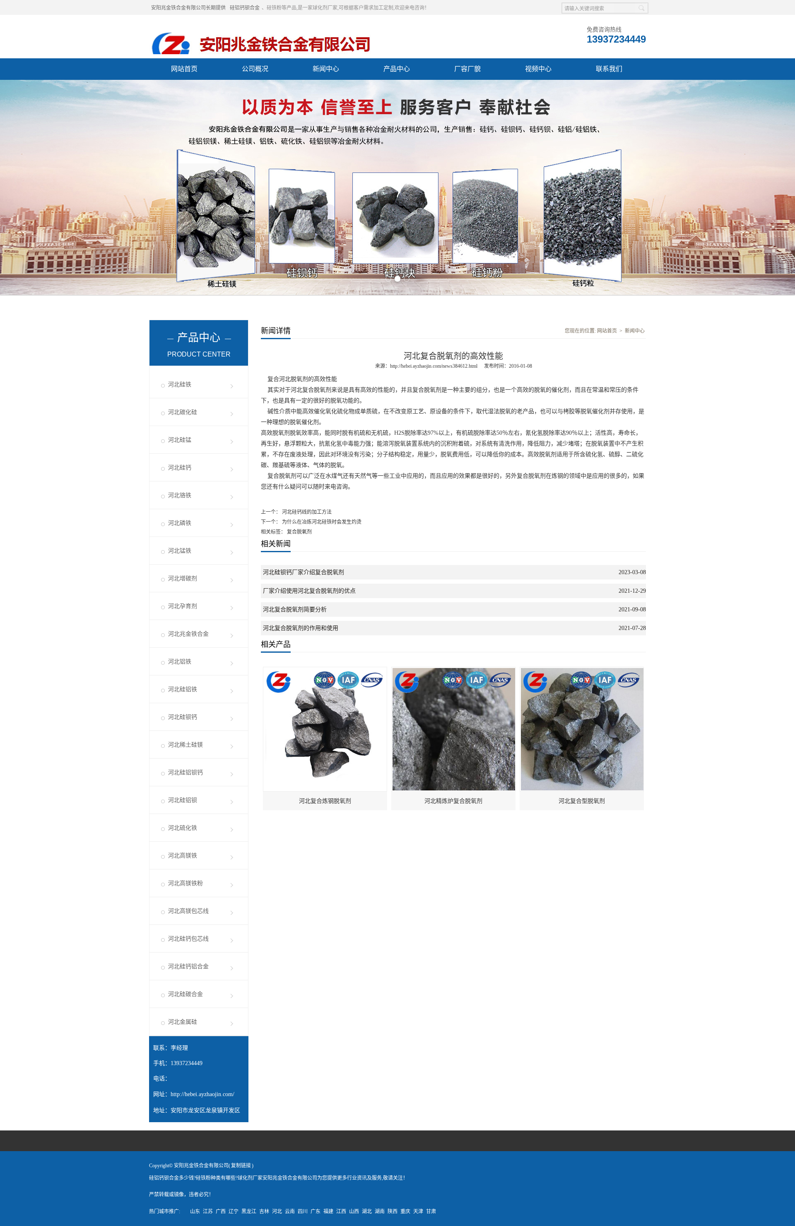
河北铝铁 (179, 661)
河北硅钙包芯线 (188, 939)
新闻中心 (326, 68)
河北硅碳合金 (185, 994)
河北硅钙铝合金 (188, 966)
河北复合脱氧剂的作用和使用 (300, 628)
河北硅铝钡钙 (185, 772)
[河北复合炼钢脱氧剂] (325, 671)
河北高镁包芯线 (188, 911)
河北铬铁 (179, 495)
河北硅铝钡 (182, 800)
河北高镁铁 (182, 855)
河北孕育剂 (182, 606)
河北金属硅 (182, 1022)
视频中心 (538, 68)
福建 (328, 1211)
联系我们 (609, 68)
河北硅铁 (179, 384)
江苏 (208, 1211)
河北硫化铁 (182, 828)
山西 (354, 1211)
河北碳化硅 (182, 412)
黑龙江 (248, 1211)
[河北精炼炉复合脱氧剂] (454, 671)
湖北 (367, 1211)
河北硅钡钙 (182, 717)
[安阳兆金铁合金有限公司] (261, 25)
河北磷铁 (179, 523)
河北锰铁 (179, 551)
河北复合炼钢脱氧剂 (325, 801)
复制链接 (241, 1166)
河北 (277, 1211)
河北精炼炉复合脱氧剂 (453, 801)
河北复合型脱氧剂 (582, 801)
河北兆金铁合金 (188, 634)
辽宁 (233, 1211)
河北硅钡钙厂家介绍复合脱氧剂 (303, 572)
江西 (341, 1211)
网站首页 (184, 68)
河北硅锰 (179, 440)
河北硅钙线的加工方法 (306, 512)
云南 (290, 1211)
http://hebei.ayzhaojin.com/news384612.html (433, 366)
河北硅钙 (179, 468)
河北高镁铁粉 (185, 883)
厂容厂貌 (467, 68)
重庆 (405, 1211)
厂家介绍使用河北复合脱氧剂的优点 (309, 591)
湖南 (380, 1211)
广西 (221, 1211)
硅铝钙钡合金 (245, 8)
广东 (315, 1211)
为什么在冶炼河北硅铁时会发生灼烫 (321, 522)
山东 (195, 1211)
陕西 (393, 1211)
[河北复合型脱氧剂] (582, 671)
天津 (418, 1211)
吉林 (264, 1211)
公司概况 (255, 68)
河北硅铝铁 (182, 689)
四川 (303, 1211)
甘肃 (431, 1211)
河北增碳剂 (182, 578)
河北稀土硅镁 (185, 745)
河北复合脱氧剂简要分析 (295, 609)
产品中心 (396, 68)
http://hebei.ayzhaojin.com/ (202, 1094)
